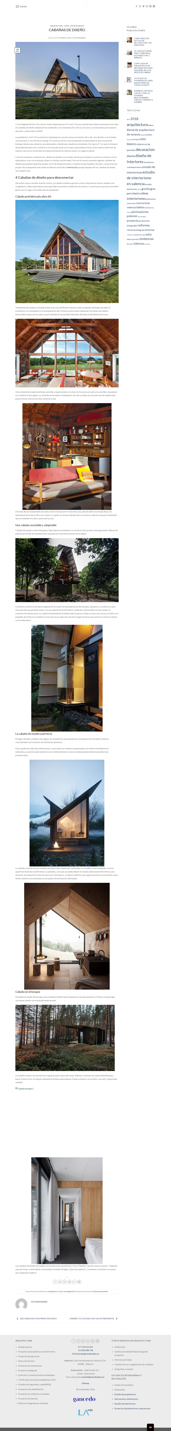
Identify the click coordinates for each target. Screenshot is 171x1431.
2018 (134, 119)
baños (150, 125)
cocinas (135, 139)
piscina (135, 211)
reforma (143, 225)
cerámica (148, 134)
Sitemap (85, 1383)
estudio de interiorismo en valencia (141, 178)
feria (139, 189)
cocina (129, 139)
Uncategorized (77, 26)
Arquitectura (56, 26)
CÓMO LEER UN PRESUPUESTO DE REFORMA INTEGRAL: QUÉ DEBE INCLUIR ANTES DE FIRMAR (143, 68)
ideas (144, 193)
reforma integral (135, 230)
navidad (147, 208)
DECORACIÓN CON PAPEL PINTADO (38, 1318)
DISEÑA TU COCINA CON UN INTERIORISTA (92, 1318)
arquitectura (137, 124)
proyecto (132, 220)
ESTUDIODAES (80, 38)
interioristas (131, 203)
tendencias (146, 239)
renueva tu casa (139, 235)
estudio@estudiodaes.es (88, 1353)
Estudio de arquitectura (125, 1394)
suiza (148, 234)
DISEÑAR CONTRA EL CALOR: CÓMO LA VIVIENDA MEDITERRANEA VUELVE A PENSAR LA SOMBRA (143, 96)
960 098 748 (87, 1350)
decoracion (145, 149)
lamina (140, 207)
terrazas (130, 244)
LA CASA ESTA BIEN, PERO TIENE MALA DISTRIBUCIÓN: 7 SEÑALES (143, 54)
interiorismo (136, 198)
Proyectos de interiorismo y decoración (132, 1408)
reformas (130, 235)
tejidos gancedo (133, 239)
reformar (149, 229)
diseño (131, 156)
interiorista (72, 167)
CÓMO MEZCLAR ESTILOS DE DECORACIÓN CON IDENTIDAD (142, 41)
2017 (128, 119)
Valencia (138, 243)
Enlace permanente (101, 1291)
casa (142, 135)
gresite (145, 188)
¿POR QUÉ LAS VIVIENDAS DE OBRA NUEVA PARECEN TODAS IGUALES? (143, 81)
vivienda (147, 244)
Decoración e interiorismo (126, 1399)
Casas (66, 26)
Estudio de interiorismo (125, 1403)
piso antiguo (142, 216)
